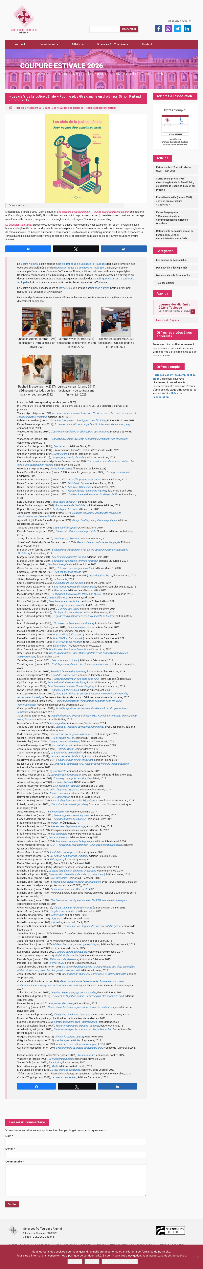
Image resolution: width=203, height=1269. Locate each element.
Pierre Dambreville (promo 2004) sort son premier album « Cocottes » (174, 201)
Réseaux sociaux (179, 21)
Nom (9, 1135)
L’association (47, 44)
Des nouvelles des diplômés (67, 108)
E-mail (10, 1148)
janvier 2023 (66, 287)
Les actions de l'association (171, 260)
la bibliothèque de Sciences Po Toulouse (82, 263)
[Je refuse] (198, 1257)
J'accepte (75, 1261)
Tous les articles (165, 283)
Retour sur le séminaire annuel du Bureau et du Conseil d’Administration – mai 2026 (174, 235)
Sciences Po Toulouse (112, 44)
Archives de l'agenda (168, 320)
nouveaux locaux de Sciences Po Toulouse (79, 267)
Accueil (20, 44)
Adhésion (78, 44)
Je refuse (92, 1261)
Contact (147, 44)
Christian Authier (99, 287)
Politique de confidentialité (119, 1261)
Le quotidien (18, 224)
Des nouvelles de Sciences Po (173, 275)
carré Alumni (29, 263)
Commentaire (14, 1161)
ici (166, 344)
